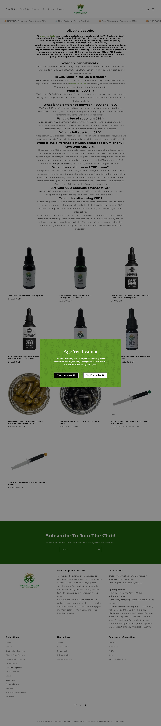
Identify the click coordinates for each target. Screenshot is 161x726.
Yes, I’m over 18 (66, 375)
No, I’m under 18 (95, 375)
